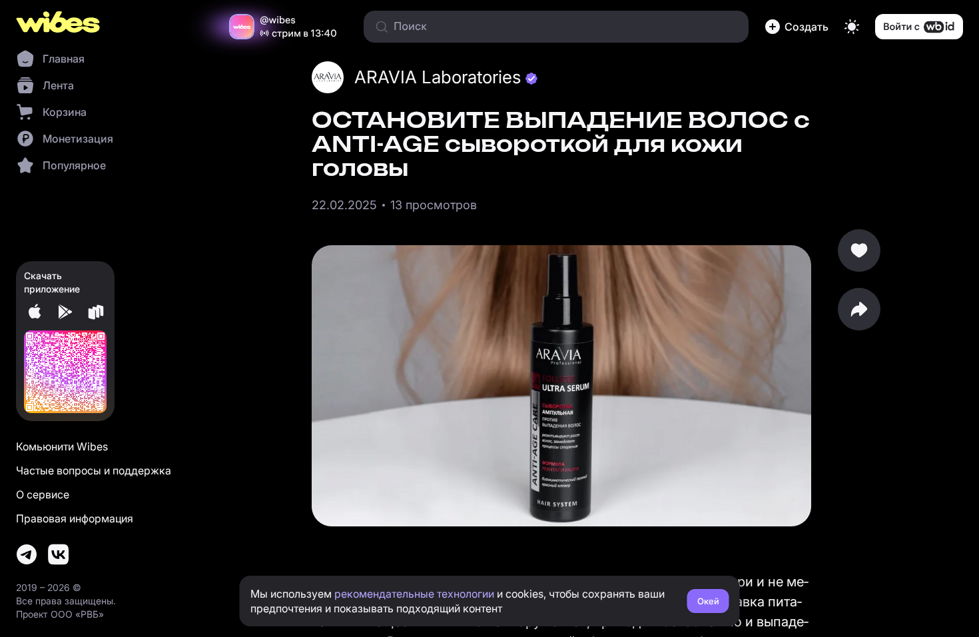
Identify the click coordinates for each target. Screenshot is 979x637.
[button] (796, 27)
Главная (64, 58)
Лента (58, 85)
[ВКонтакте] (58, 554)
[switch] (851, 26)
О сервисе (42, 494)
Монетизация (78, 138)
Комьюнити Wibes (62, 446)
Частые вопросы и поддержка (93, 470)
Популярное (74, 165)
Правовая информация (74, 518)
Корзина (65, 112)
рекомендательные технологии (414, 593)
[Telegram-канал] (26, 554)
